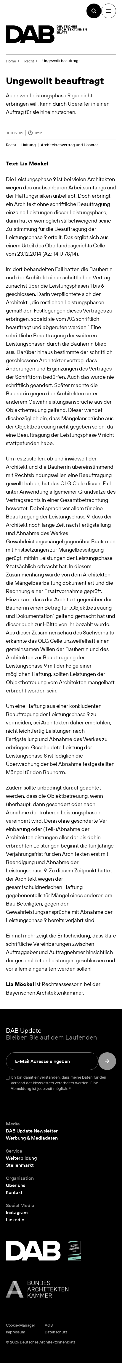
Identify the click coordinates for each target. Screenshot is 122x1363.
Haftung (28, 145)
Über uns (15, 1185)
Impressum (15, 1332)
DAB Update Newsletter (32, 1130)
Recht (11, 145)
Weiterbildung (21, 1157)
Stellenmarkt (20, 1165)
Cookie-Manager (20, 1325)
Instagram (17, 1212)
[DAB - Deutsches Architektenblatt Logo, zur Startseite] (46, 34)
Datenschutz (56, 1332)
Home (11, 61)
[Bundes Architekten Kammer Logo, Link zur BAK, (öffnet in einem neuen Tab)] (61, 1289)
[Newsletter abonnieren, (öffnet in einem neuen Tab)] (107, 1061)
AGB (49, 1325)
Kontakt (14, 1192)
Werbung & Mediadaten (32, 1137)
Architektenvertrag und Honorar (69, 145)
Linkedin (15, 1219)
